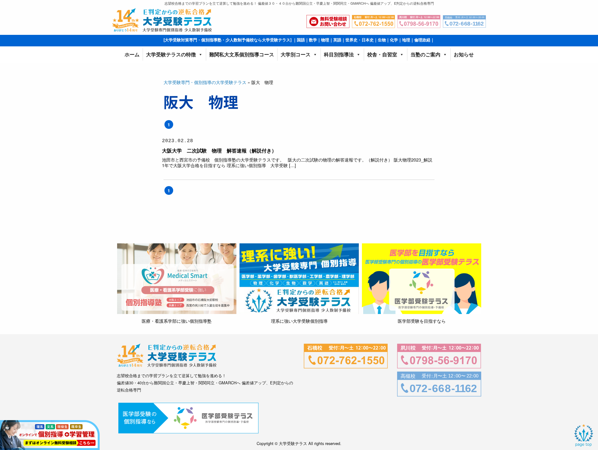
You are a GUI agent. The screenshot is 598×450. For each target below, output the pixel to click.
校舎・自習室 (382, 54)
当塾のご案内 (425, 54)
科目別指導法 (339, 54)
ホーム (132, 54)
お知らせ (464, 54)
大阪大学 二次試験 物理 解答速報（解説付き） (219, 150)
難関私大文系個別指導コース (241, 54)
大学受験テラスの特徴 (171, 54)
